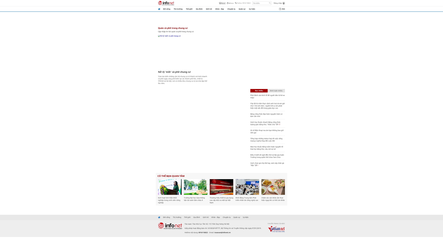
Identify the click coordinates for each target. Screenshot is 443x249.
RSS (283, 9)
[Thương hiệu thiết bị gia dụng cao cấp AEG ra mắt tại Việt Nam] (221, 187)
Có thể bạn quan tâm (171, 176)
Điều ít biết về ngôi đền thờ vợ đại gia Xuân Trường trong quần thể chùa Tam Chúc (267, 156)
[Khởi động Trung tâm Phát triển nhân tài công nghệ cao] (247, 187)
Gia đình (199, 9)
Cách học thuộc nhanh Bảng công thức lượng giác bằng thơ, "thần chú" (265, 123)
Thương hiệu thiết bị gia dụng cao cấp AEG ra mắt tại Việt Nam (221, 200)
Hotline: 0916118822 (244, 3)
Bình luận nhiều (276, 91)
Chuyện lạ (231, 9)
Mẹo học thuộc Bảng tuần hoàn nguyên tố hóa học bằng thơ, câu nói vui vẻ (266, 148)
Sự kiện (252, 9)
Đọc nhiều (259, 91)
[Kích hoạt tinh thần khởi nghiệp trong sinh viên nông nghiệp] (170, 187)
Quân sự (242, 9)
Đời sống (166, 9)
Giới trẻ (209, 9)
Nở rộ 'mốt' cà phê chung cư (174, 71)
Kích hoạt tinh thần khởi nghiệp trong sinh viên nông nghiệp (169, 200)
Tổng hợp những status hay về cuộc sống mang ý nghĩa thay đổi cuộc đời (266, 139)
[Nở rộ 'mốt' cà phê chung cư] (183, 52)
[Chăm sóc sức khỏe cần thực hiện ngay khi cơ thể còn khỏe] (273, 187)
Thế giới (189, 9)
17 (279, 124)
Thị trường (178, 9)
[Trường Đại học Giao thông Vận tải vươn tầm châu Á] (195, 187)
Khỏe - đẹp (219, 9)
